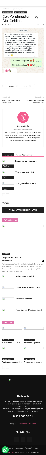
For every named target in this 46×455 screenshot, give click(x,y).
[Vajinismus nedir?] (23, 240)
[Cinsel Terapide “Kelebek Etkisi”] (8, 290)
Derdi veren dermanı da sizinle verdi (11, 101)
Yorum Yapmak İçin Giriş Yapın (23, 210)
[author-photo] (23, 123)
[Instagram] (23, 144)
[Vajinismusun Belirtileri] (8, 279)
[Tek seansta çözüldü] (8, 175)
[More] (32, 86)
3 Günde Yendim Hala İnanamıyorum (35, 101)
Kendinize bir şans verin (26, 161)
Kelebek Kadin (7, 25)
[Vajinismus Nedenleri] (8, 302)
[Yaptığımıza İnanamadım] (8, 186)
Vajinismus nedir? (11, 257)
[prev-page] (3, 194)
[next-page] (7, 194)
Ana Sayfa (5, 9)
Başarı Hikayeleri (17, 9)
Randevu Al (28, 448)
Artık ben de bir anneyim (33, 362)
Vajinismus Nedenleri (24, 299)
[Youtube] (29, 439)
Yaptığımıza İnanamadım (26, 183)
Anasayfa (10, 448)
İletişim (37, 448)
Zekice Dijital (10, 452)
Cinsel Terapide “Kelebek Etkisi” (28, 287)
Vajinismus (6, 253)
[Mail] (28, 144)
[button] (11, 3)
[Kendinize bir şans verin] (8, 164)
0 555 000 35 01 (23, 416)
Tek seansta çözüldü (24, 172)
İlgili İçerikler (8, 155)
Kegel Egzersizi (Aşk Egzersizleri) (29, 310)
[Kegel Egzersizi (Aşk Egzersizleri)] (8, 313)
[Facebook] (18, 144)
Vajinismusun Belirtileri (25, 276)
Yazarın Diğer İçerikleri (24, 155)
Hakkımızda (19, 448)
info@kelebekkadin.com (26, 423)
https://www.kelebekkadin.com (23, 129)
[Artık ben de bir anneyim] (34, 353)
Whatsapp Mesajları (20, 12)
